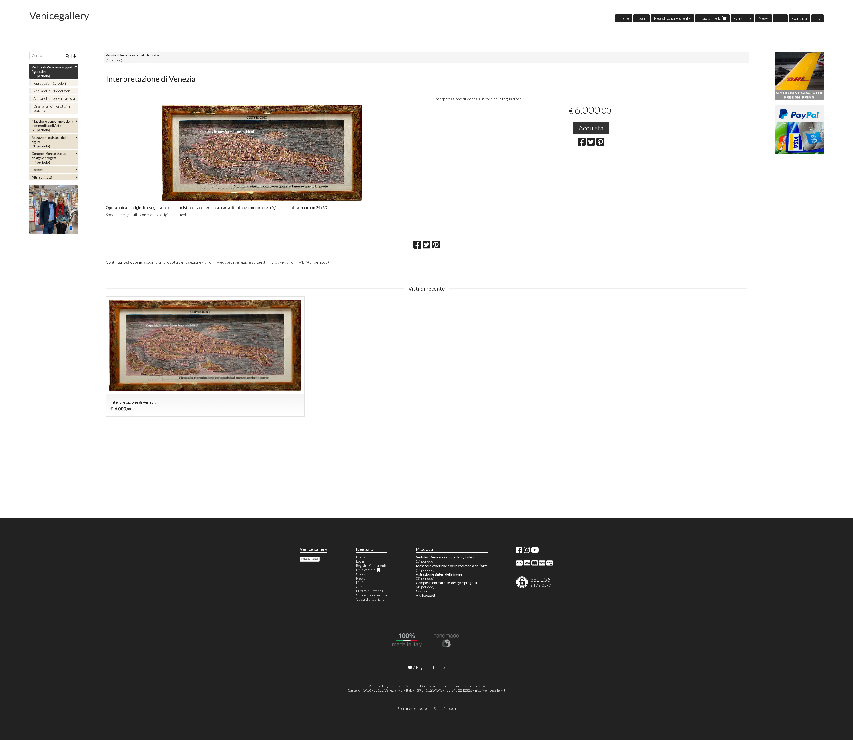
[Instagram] (527, 551)
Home (623, 18)
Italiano (438, 667)
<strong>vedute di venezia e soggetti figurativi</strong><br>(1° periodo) (265, 262)
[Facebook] (519, 551)
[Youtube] (535, 551)
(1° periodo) (53, 71)
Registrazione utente (672, 18)
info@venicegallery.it (489, 690)
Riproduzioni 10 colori (49, 83)
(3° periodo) (50, 141)
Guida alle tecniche (370, 599)
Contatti (799, 18)
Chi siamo (742, 18)
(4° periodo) (49, 157)
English (422, 667)
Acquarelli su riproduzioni (52, 91)
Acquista (591, 128)
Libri (780, 18)
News (764, 18)
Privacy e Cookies (369, 591)
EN (817, 18)
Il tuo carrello (710, 18)
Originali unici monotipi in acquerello (51, 108)
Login (641, 18)
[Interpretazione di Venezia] (262, 153)
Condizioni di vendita (371, 595)
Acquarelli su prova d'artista (54, 98)
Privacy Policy (309, 558)
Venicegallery (59, 16)
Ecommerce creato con (426, 708)
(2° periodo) (52, 125)
